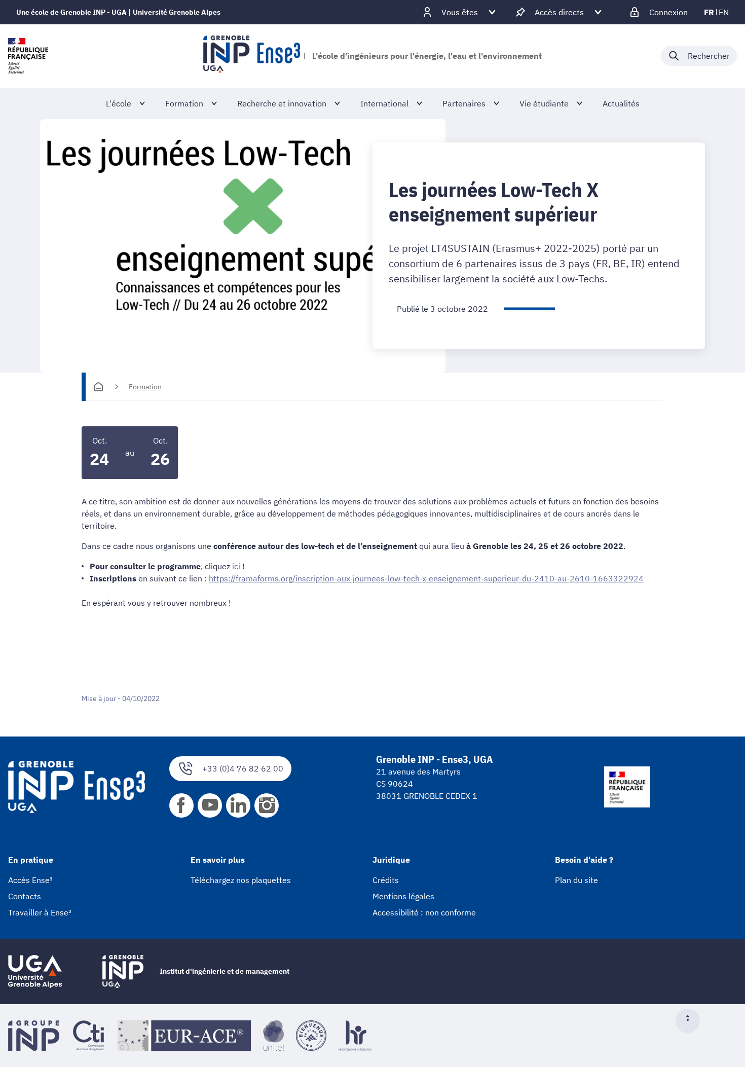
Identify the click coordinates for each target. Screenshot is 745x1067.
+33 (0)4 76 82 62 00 (242, 768)
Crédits (385, 880)
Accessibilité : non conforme (424, 912)
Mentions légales (403, 896)
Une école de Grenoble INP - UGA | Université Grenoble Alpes (118, 12)
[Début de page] (692, 1021)
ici (236, 566)
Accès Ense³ (30, 880)
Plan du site (576, 880)
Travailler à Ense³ (39, 912)
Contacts (24, 896)
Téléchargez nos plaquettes (241, 880)
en (724, 12)
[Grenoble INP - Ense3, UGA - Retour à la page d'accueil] (251, 55)
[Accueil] (98, 387)
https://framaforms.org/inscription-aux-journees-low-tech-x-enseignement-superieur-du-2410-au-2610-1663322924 (426, 578)
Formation (145, 386)
